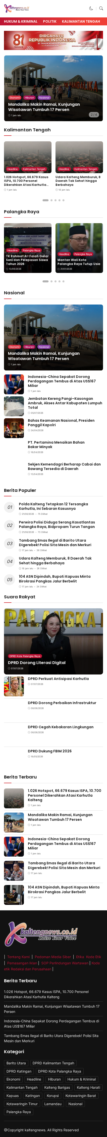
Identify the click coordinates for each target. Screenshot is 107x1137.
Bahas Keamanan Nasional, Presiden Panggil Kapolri (61, 422)
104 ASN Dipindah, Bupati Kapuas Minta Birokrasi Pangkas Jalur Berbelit (55, 578)
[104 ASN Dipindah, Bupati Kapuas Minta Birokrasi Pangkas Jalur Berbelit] (14, 901)
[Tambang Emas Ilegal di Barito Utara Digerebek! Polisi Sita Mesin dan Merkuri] (14, 877)
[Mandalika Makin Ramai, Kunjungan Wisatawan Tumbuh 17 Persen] (53, 88)
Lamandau (52, 1104)
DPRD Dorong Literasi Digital (36, 663)
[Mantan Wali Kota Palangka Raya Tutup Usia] (79, 248)
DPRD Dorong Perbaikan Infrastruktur (62, 702)
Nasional (44, 97)
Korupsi (53, 1095)
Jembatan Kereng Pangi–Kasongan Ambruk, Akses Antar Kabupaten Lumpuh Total (65, 403)
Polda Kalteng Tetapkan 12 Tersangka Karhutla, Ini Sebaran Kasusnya (53, 506)
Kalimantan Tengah (81, 21)
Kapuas (12, 1095)
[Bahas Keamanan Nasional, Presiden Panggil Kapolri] (14, 434)
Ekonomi (15, 97)
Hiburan (29, 97)
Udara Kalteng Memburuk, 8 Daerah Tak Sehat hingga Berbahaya (78, 181)
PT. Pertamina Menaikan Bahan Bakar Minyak (56, 444)
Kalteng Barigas (57, 1087)
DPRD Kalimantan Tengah (53, 1063)
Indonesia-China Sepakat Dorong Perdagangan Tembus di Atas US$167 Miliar (62, 381)
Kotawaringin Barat (80, 1095)
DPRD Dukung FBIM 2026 (50, 751)
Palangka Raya (31, 250)
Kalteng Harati (88, 1087)
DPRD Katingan (18, 1071)
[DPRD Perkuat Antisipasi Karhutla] (14, 692)
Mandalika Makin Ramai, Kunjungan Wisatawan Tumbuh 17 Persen (44, 107)
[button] (91, 8)
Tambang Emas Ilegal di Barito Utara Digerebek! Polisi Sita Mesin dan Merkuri (55, 542)
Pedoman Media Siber (53, 957)
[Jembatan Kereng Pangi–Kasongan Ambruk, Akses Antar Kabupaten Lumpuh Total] (14, 412)
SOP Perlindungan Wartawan (64, 963)
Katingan (32, 1095)
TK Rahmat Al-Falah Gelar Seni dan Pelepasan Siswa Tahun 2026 (27, 260)
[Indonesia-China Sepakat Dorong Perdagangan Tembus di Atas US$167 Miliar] (14, 390)
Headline (12, 168)
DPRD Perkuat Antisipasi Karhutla (58, 678)
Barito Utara (16, 1063)
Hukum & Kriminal (21, 21)
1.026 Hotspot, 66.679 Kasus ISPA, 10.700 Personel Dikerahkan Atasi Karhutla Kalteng (26, 183)
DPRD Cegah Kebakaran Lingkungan (61, 726)
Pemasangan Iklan (22, 963)
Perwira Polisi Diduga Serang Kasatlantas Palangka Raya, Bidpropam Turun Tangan (57, 524)
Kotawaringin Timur (22, 1104)
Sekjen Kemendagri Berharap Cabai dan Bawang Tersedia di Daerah (64, 466)
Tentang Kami (19, 957)
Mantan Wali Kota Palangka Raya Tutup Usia (78, 262)
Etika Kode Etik (88, 957)
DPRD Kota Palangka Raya (24, 656)
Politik (49, 21)
